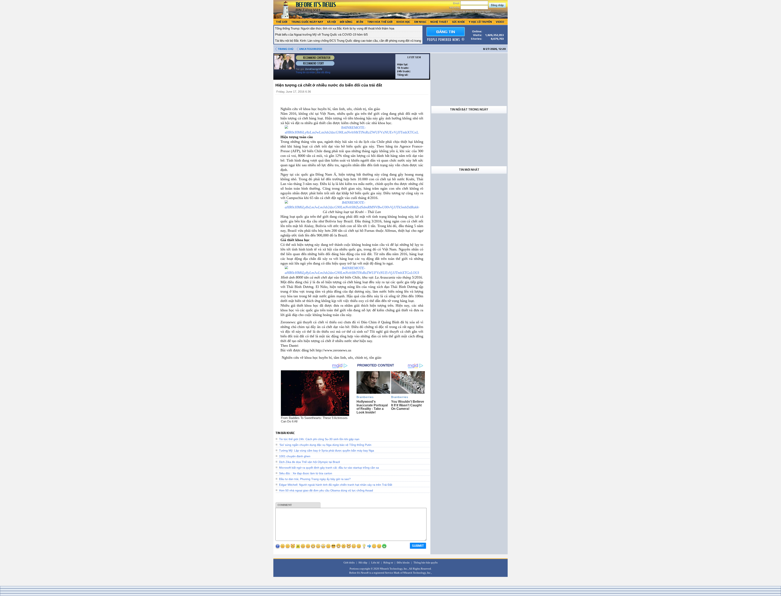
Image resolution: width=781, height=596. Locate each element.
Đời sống (346, 21)
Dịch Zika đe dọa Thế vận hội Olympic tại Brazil (309, 462)
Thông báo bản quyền (425, 562)
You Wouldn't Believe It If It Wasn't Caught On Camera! (407, 405)
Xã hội (331, 21)
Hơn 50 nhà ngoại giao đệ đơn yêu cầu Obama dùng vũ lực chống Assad (326, 490)
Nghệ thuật (439, 21)
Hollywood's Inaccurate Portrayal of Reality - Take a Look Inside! (372, 407)
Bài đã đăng (323, 72)
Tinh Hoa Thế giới (380, 21)
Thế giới (281, 21)
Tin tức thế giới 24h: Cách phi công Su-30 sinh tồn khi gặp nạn (319, 439)
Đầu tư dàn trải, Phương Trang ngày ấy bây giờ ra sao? (315, 479)
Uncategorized (310, 48)
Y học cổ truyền (480, 21)
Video (500, 21)
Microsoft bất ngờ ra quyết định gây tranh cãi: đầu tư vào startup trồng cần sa (329, 467)
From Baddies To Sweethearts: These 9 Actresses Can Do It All (314, 419)
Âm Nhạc (420, 21)
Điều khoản (403, 562)
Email (456, 3)
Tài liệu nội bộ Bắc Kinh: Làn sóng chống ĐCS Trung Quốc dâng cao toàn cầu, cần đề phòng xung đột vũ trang (348, 40)
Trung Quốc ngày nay (307, 21)
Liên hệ (375, 562)
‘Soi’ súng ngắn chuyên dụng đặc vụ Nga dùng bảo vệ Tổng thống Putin (325, 444)
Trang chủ (285, 48)
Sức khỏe (458, 21)
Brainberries (365, 397)
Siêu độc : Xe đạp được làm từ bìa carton (305, 473)
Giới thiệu (349, 562)
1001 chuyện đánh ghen (294, 456)
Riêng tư (388, 562)
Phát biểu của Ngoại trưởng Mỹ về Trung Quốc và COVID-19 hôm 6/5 (321, 34)
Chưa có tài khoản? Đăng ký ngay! (471, 11)
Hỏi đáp (363, 562)
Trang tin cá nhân (305, 72)
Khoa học (403, 21)
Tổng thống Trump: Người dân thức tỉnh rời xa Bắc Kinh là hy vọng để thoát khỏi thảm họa (334, 28)
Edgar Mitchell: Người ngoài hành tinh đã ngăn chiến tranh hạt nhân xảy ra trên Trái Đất (335, 484)
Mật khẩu (454, 7)
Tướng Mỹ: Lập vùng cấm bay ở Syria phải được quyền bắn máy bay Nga (326, 450)
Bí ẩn (359, 21)
